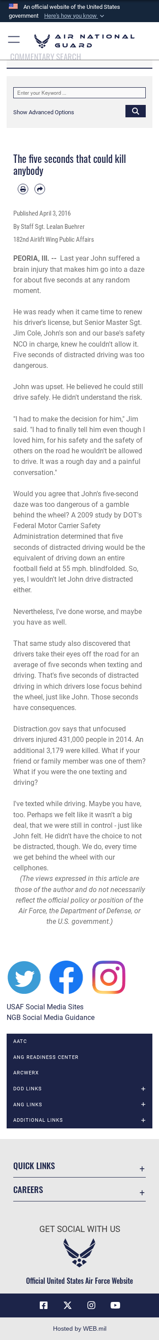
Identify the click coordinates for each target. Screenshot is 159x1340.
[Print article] (23, 189)
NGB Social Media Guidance (51, 1017)
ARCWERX (26, 1073)
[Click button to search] (135, 110)
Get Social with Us (79, 1229)
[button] (75, 16)
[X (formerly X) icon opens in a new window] (67, 1305)
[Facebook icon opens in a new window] (43, 1305)
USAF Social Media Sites (45, 1007)
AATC (20, 1041)
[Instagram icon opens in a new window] (91, 1305)
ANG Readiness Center (46, 1057)
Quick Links (34, 1165)
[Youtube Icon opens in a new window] (115, 1305)
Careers (28, 1189)
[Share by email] (39, 189)
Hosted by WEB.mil (79, 1328)
